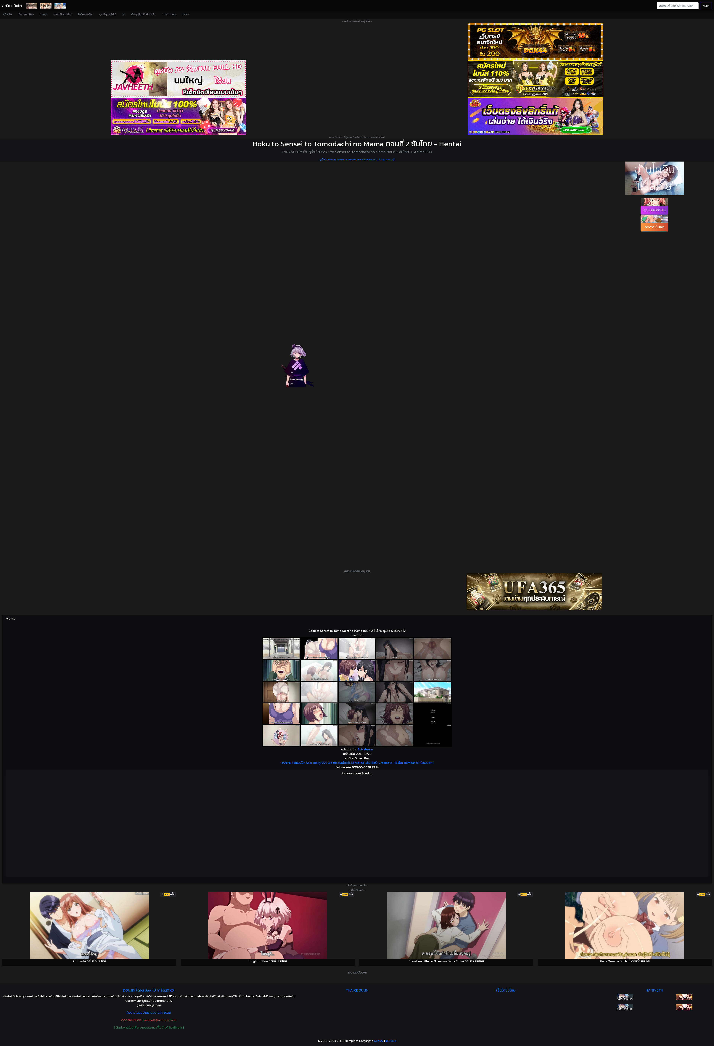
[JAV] (178, 79)
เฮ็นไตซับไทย (505, 990)
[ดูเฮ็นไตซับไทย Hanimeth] (684, 997)
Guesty (378, 1041)
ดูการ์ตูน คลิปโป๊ (107, 14)
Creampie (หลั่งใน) (391, 762)
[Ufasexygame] (178, 116)
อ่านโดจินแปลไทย (62, 14)
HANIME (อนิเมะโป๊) (293, 762)
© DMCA (390, 1041)
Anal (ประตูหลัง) (316, 762)
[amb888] (535, 116)
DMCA (185, 14)
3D (123, 14)
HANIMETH (654, 990)
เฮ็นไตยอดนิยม (26, 14)
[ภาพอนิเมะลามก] (60, 5)
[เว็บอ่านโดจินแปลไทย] (654, 178)
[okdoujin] (624, 997)
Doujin (43, 14)
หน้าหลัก (7, 14)
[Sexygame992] (535, 79)
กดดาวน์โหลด (654, 227)
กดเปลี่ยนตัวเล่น (654, 210)
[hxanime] (684, 1007)
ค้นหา (705, 6)
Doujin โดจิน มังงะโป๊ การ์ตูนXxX (149, 990)
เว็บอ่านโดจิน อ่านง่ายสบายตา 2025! (148, 1012)
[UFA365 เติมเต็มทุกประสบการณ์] (534, 591)
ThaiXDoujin (169, 14)
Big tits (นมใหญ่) (339, 762)
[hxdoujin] (624, 1007)
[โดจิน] (32, 5)
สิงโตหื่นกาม (365, 749)
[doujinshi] (46, 5)
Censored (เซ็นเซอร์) (364, 762)
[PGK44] (535, 41)
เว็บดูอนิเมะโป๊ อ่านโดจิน (143, 14)
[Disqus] (357, 826)
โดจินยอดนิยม (85, 14)
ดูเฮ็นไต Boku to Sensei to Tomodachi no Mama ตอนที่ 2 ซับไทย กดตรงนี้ (357, 159)
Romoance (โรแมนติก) (418, 762)
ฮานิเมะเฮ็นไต (12, 6)
